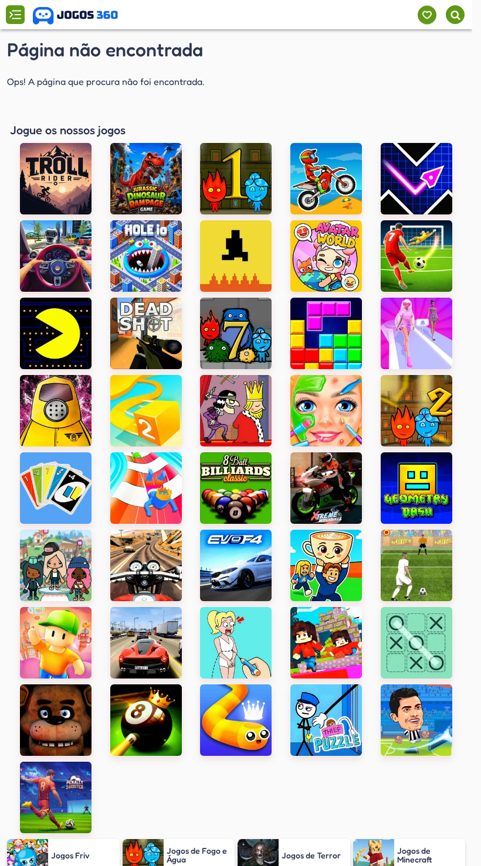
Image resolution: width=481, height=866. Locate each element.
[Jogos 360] (75, 16)
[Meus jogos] (427, 15)
